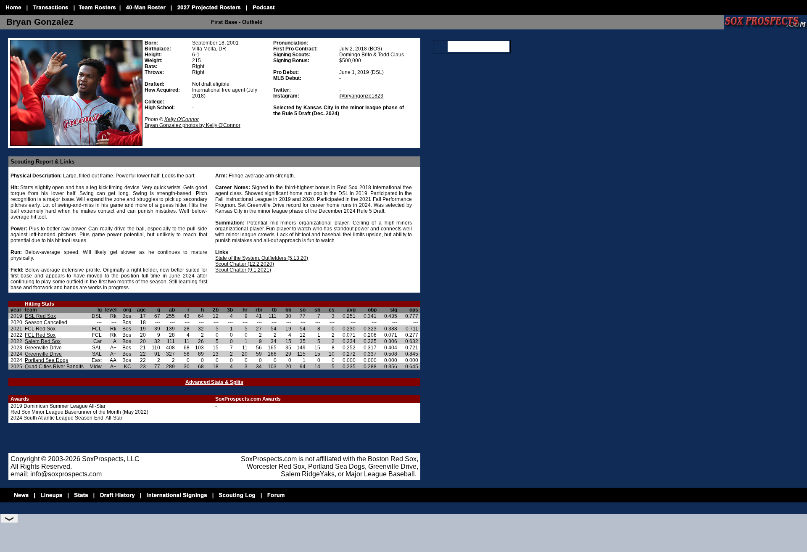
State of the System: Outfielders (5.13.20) (261, 258)
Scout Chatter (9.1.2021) (243, 270)
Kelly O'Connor (181, 119)
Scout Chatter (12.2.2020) (244, 264)
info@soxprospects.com (66, 474)
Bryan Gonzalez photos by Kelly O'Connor (192, 125)
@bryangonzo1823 (361, 96)
